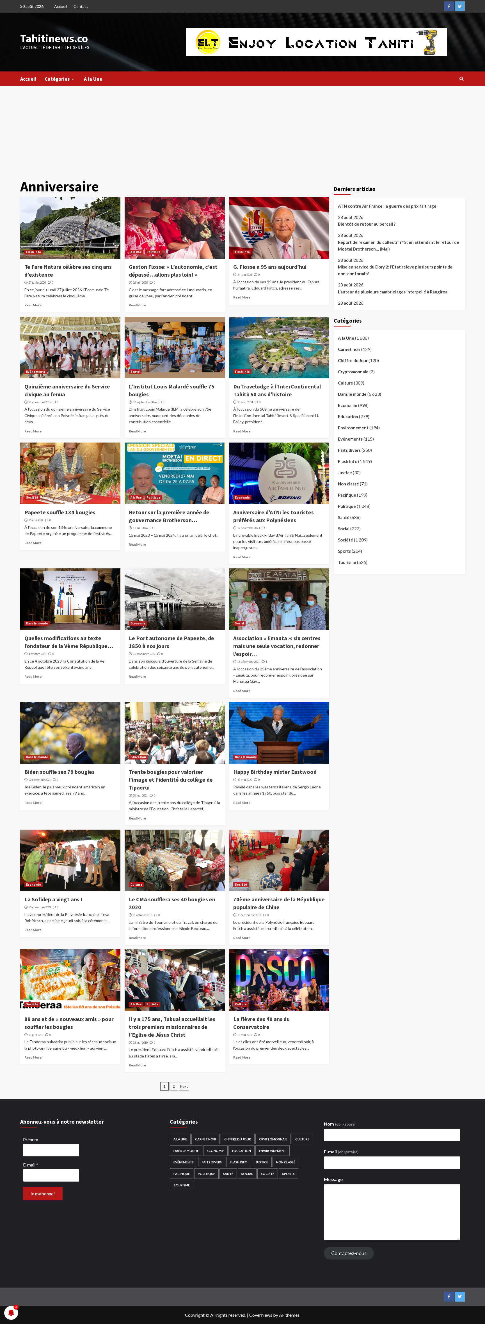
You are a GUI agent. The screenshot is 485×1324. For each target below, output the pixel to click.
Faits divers (349, 450)
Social (239, 623)
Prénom (30, 1139)
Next (184, 1086)
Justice (345, 472)
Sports (344, 551)
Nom (339, 1123)
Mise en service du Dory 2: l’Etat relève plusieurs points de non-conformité (395, 270)
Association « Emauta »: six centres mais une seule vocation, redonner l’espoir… (277, 646)
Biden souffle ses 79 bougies (59, 771)
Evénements (35, 372)
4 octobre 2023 (37, 654)
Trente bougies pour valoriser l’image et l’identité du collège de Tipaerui (171, 779)
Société (32, 497)
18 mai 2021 (140, 795)
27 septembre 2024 (145, 402)
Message (333, 1179)
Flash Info (33, 252)
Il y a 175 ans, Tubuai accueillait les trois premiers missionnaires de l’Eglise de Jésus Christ (172, 1026)
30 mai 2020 (244, 780)
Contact (81, 6)
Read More (33, 305)
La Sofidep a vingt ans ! (53, 899)
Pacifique (347, 495)
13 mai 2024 (140, 528)
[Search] (461, 78)
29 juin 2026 (140, 282)
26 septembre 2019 (249, 915)
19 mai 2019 (244, 1035)
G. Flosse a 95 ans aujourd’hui (269, 266)
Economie (242, 497)
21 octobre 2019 (142, 915)
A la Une (93, 79)
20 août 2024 (245, 402)
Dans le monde (37, 623)
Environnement (353, 427)
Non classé (348, 484)
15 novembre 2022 (144, 654)
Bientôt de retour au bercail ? (366, 224)
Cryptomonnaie (353, 371)
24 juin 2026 (244, 275)
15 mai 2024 (36, 520)
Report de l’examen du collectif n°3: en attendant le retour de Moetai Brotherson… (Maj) (398, 245)
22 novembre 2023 (248, 528)
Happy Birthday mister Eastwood (275, 771)
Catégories (57, 79)
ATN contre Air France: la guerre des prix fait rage (387, 206)
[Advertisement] (242, 128)
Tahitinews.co (54, 38)
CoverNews (260, 1315)
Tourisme (347, 562)
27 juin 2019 (36, 1035)
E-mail (30, 1164)
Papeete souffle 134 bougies (59, 512)
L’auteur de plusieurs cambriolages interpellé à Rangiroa (392, 291)
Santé (135, 372)
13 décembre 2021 (248, 662)
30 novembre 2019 (40, 907)
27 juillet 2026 (37, 282)
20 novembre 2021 (40, 780)
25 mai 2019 (140, 1043)
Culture (136, 884)
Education (138, 757)
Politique (154, 252)
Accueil (60, 6)
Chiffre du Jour (353, 360)
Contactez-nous (349, 1253)
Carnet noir (349, 349)
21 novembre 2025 (40, 402)
